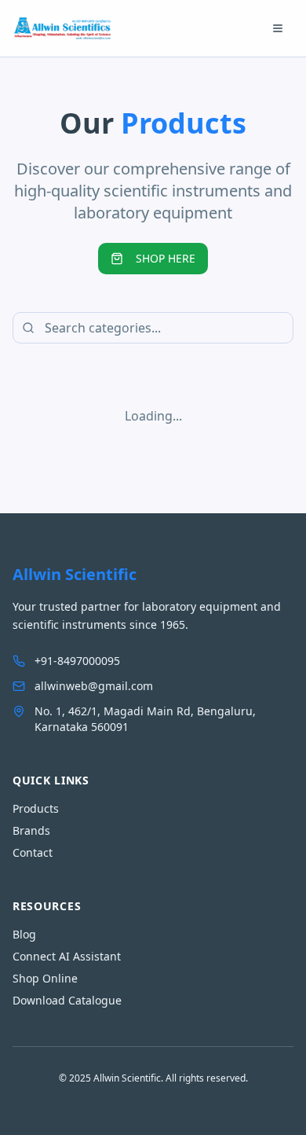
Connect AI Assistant (67, 956)
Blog (24, 934)
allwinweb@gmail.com (94, 685)
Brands (31, 830)
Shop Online (45, 978)
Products (36, 808)
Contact (33, 852)
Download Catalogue (67, 1000)
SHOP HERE (165, 258)
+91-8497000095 (77, 660)
